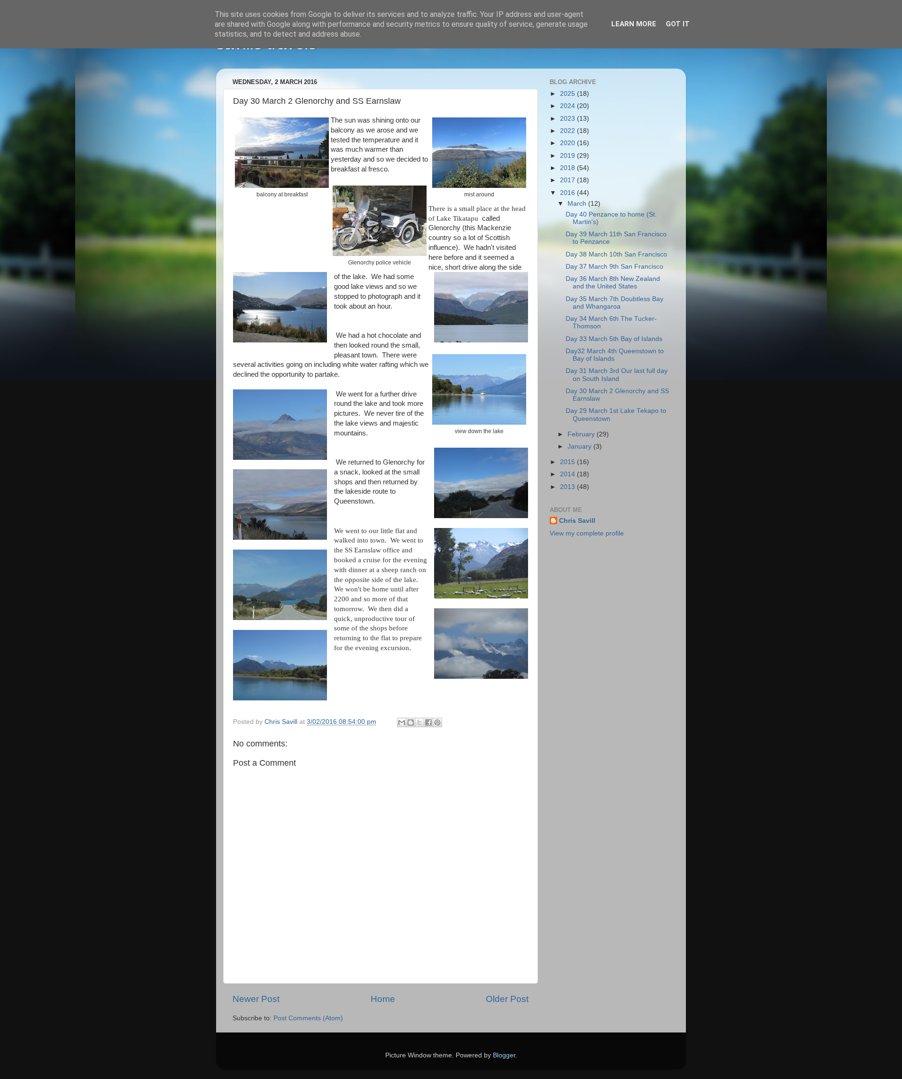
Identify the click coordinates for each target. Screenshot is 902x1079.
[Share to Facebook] (428, 722)
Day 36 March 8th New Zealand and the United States (613, 282)
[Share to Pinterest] (437, 722)
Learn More (633, 24)
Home (383, 999)
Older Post (507, 999)
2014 (568, 474)
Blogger (504, 1055)
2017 (568, 180)
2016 (568, 192)
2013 (568, 486)
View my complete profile (587, 533)
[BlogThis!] (410, 722)
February (582, 434)
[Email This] (401, 722)
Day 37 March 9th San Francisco (614, 266)
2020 (568, 143)
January (580, 446)
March (578, 203)
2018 (568, 167)
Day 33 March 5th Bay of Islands (614, 338)
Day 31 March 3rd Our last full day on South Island (617, 374)
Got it (678, 24)
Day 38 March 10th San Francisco (616, 254)
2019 (568, 155)
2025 (568, 93)
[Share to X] (419, 722)
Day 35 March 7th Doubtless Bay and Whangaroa (614, 302)
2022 (568, 130)
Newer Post (256, 999)
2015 (568, 462)
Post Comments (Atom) (308, 1018)
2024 (568, 105)
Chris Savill (577, 520)
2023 (568, 118)
